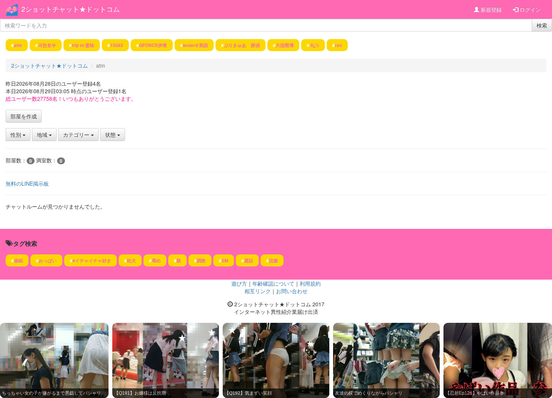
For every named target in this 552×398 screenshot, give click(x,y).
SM (225, 260)
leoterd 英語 (195, 45)
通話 (248, 260)
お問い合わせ (292, 291)
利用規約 (310, 283)
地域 (43, 134)
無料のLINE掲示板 (27, 183)
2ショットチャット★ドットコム (70, 9)
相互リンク (257, 291)
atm (18, 45)
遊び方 (239, 283)
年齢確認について (273, 283)
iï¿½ (314, 45)
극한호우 (47, 45)
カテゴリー (77, 134)
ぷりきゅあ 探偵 (242, 45)
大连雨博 (285, 45)
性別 (17, 134)
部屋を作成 (24, 116)
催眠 (18, 260)
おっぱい (48, 260)
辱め (156, 260)
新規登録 (490, 9)
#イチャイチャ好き (91, 260)
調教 (201, 260)
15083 (116, 45)
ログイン (529, 9)
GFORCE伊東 (153, 45)
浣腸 (273, 260)
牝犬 (131, 260)
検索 (542, 25)
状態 (111, 134)
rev (338, 45)
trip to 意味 (83, 45)
